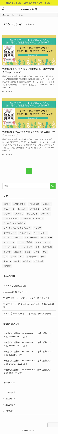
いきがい (46, 209)
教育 (43, 257)
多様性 (27, 252)
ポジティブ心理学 (25, 242)
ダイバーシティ (31, 238)
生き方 (17, 261)
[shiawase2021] (29, 9)
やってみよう (32, 214)
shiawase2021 (15, 336)
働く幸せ (7, 252)
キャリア (37, 228)
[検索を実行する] (53, 186)
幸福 (5, 257)
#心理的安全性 (19, 204)
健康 (37, 247)
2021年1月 (11, 411)
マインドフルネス (43, 242)
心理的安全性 (32, 257)
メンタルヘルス (10, 247)
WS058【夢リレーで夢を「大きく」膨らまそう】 (26, 298)
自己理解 (26, 261)
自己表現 (7, 266)
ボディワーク (9, 242)
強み (21, 257)
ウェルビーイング (11, 218)
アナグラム (45, 214)
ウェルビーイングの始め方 (32, 218)
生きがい (7, 261)
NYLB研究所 (34, 204)
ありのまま (34, 209)
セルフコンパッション (12, 238)
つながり (7, 214)
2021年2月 (11, 405)
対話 (44, 252)
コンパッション (40, 233)
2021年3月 (11, 399)
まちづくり (18, 214)
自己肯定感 (38, 261)
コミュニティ (25, 233)
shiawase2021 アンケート (15, 292)
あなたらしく (9, 209)
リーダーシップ (26, 247)
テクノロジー (46, 238)
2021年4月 (11, 392)
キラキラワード (10, 233)
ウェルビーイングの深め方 (14, 223)
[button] (3, 9)
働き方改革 (47, 247)
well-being (47, 204)
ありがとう (22, 209)
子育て (36, 252)
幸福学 (13, 257)
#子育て (7, 204)
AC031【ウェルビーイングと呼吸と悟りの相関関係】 (28, 313)
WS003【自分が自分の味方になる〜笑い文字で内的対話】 (28, 305)
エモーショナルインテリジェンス (17, 228)
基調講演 (17, 252)
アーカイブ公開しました (14, 285)
